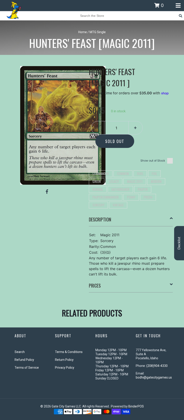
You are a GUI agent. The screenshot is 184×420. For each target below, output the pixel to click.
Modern (156, 181)
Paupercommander (105, 197)
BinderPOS (136, 406)
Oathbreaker (120, 189)
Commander (100, 173)
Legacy (114, 181)
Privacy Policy (64, 367)
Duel (140, 173)
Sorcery (98, 204)
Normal (97, 189)
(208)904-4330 (157, 366)
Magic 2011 (134, 181)
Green (96, 181)
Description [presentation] (100, 219)
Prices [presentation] (95, 285)
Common (123, 173)
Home (82, 32)
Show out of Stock (152, 160)
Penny (131, 197)
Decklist (179, 243)
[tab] (131, 221)
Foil (154, 173)
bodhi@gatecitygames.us (154, 377)
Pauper (143, 189)
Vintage (118, 204)
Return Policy (64, 360)
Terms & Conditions (69, 352)
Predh (148, 197)
